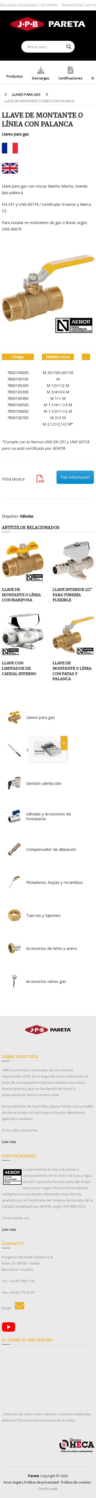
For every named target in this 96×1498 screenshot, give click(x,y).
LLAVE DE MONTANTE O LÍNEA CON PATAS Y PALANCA (72, 671)
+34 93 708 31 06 (22, 1281)
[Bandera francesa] (10, 148)
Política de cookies (76, 1482)
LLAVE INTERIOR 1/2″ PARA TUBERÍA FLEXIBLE (72, 594)
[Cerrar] (64, 743)
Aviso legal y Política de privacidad (31, 1482)
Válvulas (27, 516)
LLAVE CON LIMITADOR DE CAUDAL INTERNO (19, 668)
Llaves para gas (26, 94)
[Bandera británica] (10, 168)
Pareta (33, 1475)
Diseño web (48, 1488)
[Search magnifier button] (69, 46)
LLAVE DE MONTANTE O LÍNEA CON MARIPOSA (21, 594)
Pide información (75, 477)
